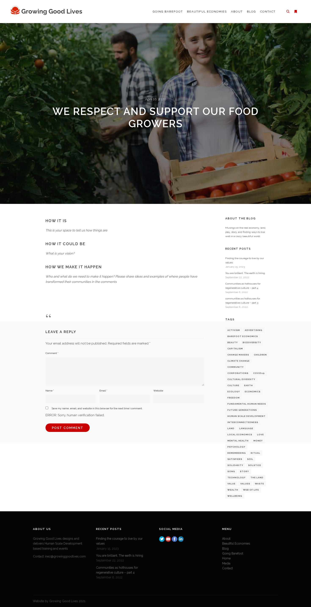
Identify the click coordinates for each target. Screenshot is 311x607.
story (244, 471)
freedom (233, 398)
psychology (236, 447)
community (235, 367)
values (245, 484)
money (258, 441)
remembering (236, 453)
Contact (227, 568)
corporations (237, 373)
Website (158, 390)
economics (252, 391)
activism (233, 330)
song (231, 471)
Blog (225, 548)
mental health (238, 441)
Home (226, 558)
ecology (233, 391)
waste (259, 484)
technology (236, 477)
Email (103, 390)
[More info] (295, 11)
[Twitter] (162, 539)
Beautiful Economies (236, 543)
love (260, 434)
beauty (232, 342)
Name (49, 390)
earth (248, 385)
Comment (51, 353)
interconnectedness (242, 422)
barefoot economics (242, 336)
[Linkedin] (181, 539)
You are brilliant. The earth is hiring (245, 273)
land (230, 428)
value (231, 484)
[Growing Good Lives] (47, 11)
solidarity (235, 465)
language (246, 428)
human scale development (246, 416)
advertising (253, 330)
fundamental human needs (246, 404)
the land (256, 477)
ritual (255, 453)
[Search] (288, 11)
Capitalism (235, 348)
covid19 (259, 373)
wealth (232, 490)
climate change (238, 361)
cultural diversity (241, 379)
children (260, 355)
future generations (242, 410)
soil (250, 459)
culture (233, 385)
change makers (238, 355)
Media (226, 563)
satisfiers (234, 459)
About (226, 538)
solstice (254, 465)
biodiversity (252, 342)
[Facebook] (174, 539)
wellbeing (234, 496)
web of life (251, 490)
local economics (239, 434)
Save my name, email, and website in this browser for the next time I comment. (97, 408)
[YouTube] (168, 539)
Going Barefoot (232, 553)
